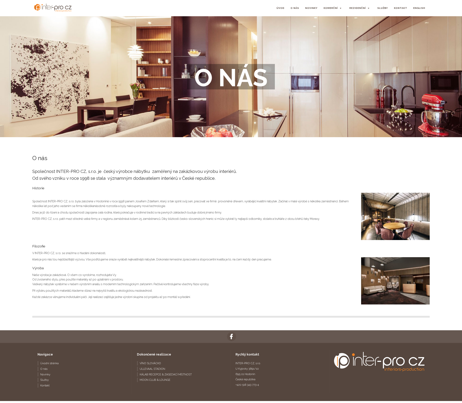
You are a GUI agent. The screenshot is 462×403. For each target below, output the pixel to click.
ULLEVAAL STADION (152, 368)
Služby (382, 8)
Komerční (331, 8)
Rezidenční (357, 8)
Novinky (311, 8)
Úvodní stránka (49, 363)
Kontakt (400, 8)
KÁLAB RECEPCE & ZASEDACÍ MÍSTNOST (166, 374)
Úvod (280, 8)
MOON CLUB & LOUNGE (155, 379)
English (419, 8)
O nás (295, 8)
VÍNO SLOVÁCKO (150, 363)
